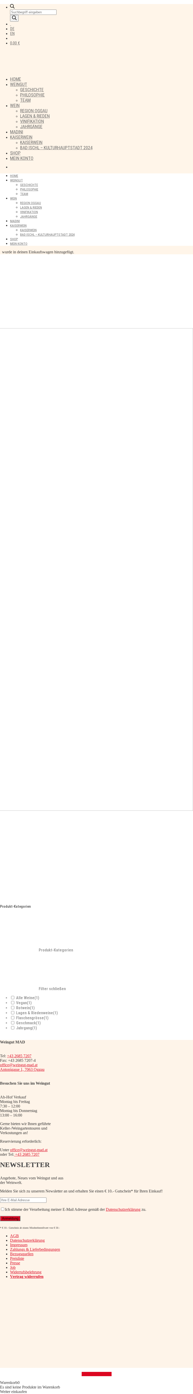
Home (15, 79)
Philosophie (32, 95)
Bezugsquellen (21, 1254)
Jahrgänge (31, 126)
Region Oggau (33, 110)
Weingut (18, 84)
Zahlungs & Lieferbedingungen (35, 1249)
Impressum (18, 1245)
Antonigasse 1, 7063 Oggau (22, 1069)
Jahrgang (26, 1028)
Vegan (24, 1002)
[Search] (14, 18)
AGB (14, 1236)
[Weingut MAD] (86, 70)
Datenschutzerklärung (123, 1209)
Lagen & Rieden (35, 116)
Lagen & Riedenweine (37, 1013)
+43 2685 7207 (19, 1056)
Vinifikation (32, 121)
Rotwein (25, 1007)
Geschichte (32, 89)
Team (25, 100)
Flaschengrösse (32, 1018)
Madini (16, 131)
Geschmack (28, 1023)
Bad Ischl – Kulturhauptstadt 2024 (56, 147)
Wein (15, 105)
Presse (15, 1263)
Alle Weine (27, 997)
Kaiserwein (21, 137)
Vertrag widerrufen (97, 1374)
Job (13, 1267)
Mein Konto (21, 158)
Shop (15, 153)
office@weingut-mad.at (18, 1065)
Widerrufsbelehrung (25, 1272)
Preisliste (17, 1258)
